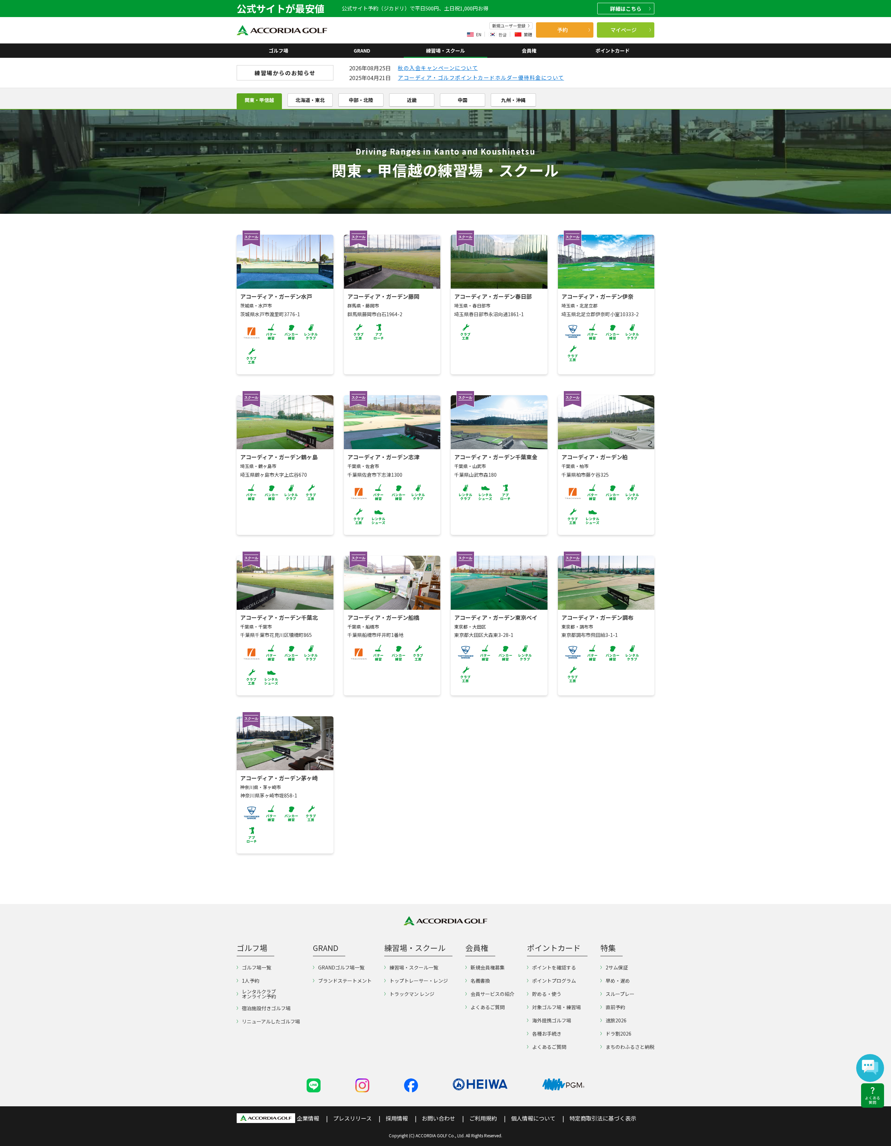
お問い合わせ (438, 1118)
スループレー (620, 993)
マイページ (623, 29)
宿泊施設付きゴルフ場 (266, 1008)
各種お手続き (546, 1033)
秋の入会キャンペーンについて (438, 67)
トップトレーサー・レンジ (418, 980)
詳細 (625, 8)
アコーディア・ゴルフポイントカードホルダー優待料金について (481, 77)
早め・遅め (618, 980)
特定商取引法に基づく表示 (602, 1118)
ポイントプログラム (554, 980)
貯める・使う (546, 993)
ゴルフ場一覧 (256, 967)
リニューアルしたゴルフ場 (271, 1021)
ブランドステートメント (345, 980)
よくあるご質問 (488, 1007)
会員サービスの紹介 (492, 993)
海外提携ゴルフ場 (551, 1020)
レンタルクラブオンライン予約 (259, 994)
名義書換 (480, 980)
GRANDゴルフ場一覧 (341, 967)
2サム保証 (617, 967)
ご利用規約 (483, 1118)
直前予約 (615, 1007)
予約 (562, 29)
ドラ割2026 (618, 1033)
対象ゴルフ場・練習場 (556, 1007)
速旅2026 (616, 1020)
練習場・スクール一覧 (413, 967)
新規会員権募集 (488, 967)
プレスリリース (352, 1118)
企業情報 (308, 1118)
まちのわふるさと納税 (630, 1046)
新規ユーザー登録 (509, 26)
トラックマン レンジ (411, 993)
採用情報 (397, 1118)
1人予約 (250, 980)
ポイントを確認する (554, 967)
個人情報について (533, 1118)
